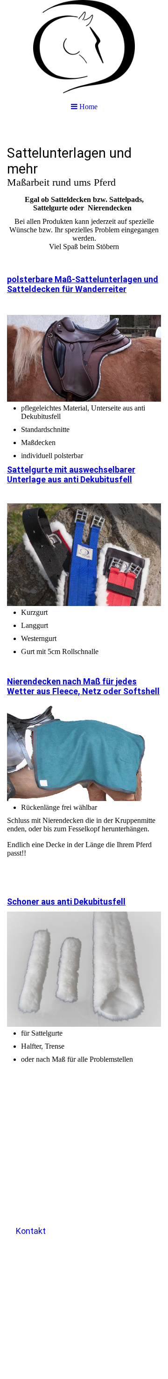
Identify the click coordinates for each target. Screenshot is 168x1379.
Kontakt (31, 1231)
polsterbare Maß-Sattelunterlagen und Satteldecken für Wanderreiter (82, 284)
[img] (84, 46)
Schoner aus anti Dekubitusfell (66, 901)
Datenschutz (33, 1202)
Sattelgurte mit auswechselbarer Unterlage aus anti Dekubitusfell (71, 474)
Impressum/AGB (39, 1175)
